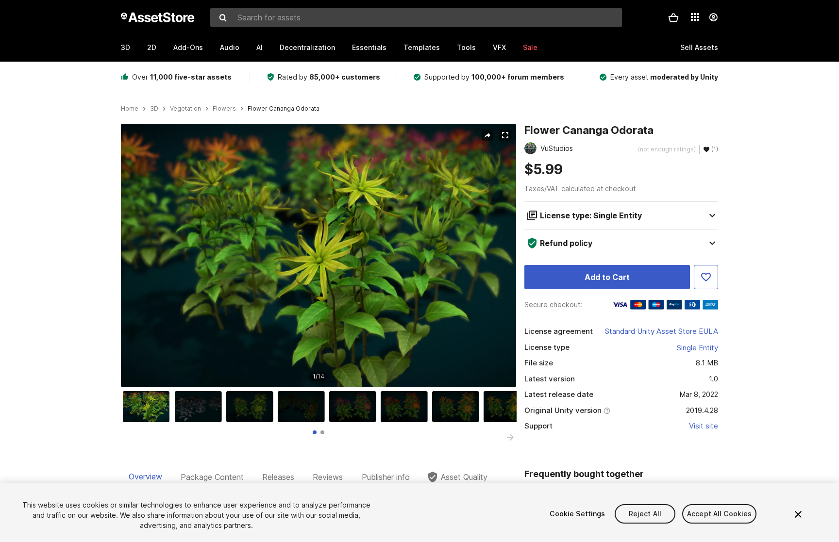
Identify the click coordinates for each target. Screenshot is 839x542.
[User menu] (713, 17)
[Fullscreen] (505, 135)
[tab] (315, 432)
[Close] (798, 514)
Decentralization (307, 47)
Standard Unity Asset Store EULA (661, 331)
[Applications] (695, 17)
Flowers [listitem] (224, 108)
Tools (466, 47)
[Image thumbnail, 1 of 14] (148, 406)
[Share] (487, 135)
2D (151, 47)
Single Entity (697, 347)
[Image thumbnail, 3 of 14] (252, 406)
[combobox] (416, 17)
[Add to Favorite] (706, 277)
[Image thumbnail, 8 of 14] (509, 406)
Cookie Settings (577, 513)
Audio (229, 47)
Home (129, 108)
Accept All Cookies (719, 513)
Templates (421, 47)
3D (125, 47)
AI (259, 47)
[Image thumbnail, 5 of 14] (355, 406)
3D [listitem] (154, 108)
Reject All (645, 513)
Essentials (369, 47)
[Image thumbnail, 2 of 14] (200, 406)
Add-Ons (188, 47)
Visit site (703, 425)
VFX (499, 47)
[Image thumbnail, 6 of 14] (406, 406)
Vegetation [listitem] (185, 108)
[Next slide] (510, 437)
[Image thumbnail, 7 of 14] (458, 406)
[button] (673, 17)
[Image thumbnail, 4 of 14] (303, 406)
